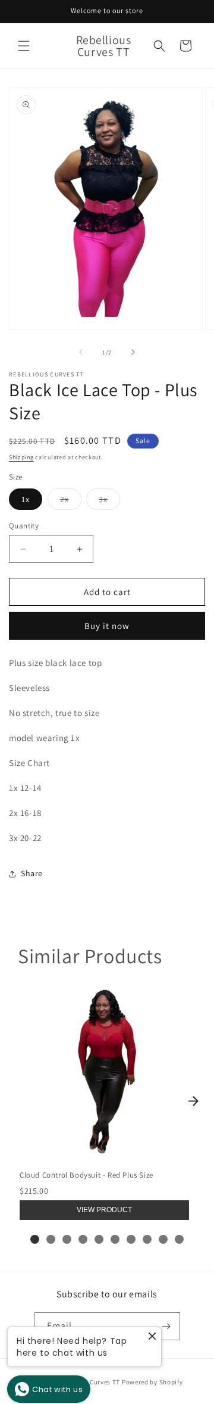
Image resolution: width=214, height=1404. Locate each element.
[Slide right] (133, 352)
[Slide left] (81, 352)
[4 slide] (82, 1239)
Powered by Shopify (152, 1382)
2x (70, 501)
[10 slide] (179, 1239)
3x (109, 501)
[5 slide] (99, 1239)
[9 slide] (163, 1239)
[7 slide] (131, 1239)
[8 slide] (147, 1239)
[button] (24, 46)
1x (25, 499)
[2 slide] (50, 1239)
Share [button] (32, 873)
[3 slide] (66, 1239)
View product (104, 1210)
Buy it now (107, 625)
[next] (193, 1101)
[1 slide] (34, 1239)
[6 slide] (115, 1239)
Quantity (24, 526)
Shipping (21, 457)
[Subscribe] (166, 1326)
